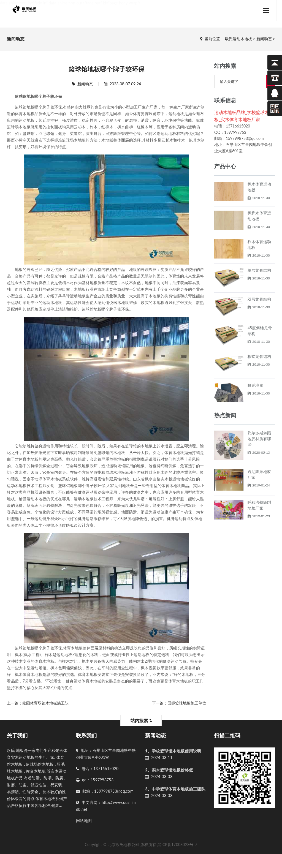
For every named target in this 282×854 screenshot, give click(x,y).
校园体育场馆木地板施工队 (45, 703)
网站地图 (84, 821)
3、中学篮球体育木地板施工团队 (175, 789)
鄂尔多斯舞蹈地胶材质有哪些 (259, 439)
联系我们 (86, 735)
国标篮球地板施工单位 (186, 703)
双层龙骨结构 (259, 299)
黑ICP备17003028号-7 (177, 845)
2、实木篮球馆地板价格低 (169, 770)
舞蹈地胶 (255, 386)
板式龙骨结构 (259, 357)
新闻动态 (264, 39)
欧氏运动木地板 (238, 39)
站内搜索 (140, 721)
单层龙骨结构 (259, 271)
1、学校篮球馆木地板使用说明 (173, 751)
